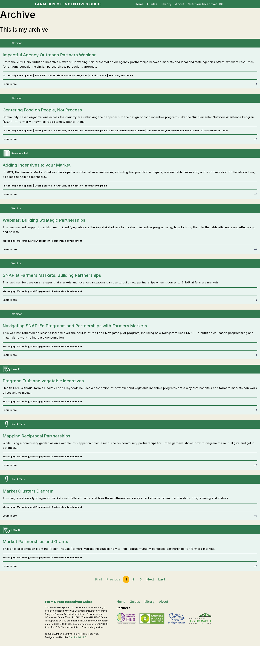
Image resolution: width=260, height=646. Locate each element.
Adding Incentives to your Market (37, 165)
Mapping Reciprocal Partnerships (36, 435)
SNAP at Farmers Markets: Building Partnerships (52, 275)
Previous (113, 579)
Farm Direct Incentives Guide (68, 4)
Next (150, 579)
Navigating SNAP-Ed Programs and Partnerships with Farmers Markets (75, 325)
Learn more (10, 83)
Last (161, 579)
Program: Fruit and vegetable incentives (43, 380)
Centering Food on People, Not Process (42, 109)
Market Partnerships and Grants (35, 541)
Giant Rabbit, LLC (77, 637)
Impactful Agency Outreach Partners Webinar (49, 54)
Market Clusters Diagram (28, 491)
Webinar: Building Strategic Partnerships (44, 220)
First (98, 579)
